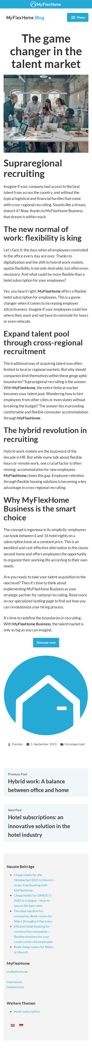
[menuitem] (12, 1025)
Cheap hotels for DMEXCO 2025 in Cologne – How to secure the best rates (32, 900)
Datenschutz (15, 987)
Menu (78, 18)
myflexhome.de (17, 971)
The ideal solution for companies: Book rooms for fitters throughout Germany (33, 916)
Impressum (14, 982)
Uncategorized (75, 744)
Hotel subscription (27, 1011)
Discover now (46, 642)
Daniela (17, 744)
